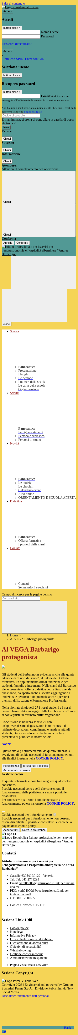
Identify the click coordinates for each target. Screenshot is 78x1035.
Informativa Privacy (23, 935)
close (6, 324)
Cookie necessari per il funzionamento (27, 814)
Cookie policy (19, 928)
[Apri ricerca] (43, 272)
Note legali (17, 931)
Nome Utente (50, 32)
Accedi (7, 11)
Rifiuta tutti (35, 765)
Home (14, 635)
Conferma (22, 242)
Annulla (7, 242)
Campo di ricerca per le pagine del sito (27, 594)
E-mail (45, 96)
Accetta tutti (16, 770)
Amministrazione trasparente (28, 958)
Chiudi (7, 138)
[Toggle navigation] (34, 305)
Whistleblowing (20, 950)
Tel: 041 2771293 (27, 879)
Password (47, 36)
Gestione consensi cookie (26, 954)
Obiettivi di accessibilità (25, 946)
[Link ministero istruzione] (20, 7)
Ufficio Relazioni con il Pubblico (31, 939)
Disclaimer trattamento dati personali (26, 996)
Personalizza (11, 765)
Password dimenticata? (17, 44)
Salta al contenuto (13, 3)
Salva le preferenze (34, 829)
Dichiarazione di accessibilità (29, 943)
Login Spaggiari (33, 111)
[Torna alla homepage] (39, 250)
